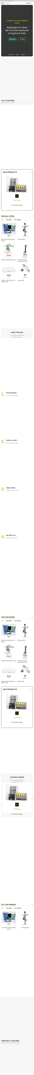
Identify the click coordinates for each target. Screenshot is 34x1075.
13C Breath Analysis (17, 205)
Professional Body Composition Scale (22, 260)
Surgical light (20, 280)
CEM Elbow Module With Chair (8, 259)
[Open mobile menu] (7, 3)
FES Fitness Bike (21, 239)
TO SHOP (22, 39)
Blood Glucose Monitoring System (9, 928)
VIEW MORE (12, 39)
